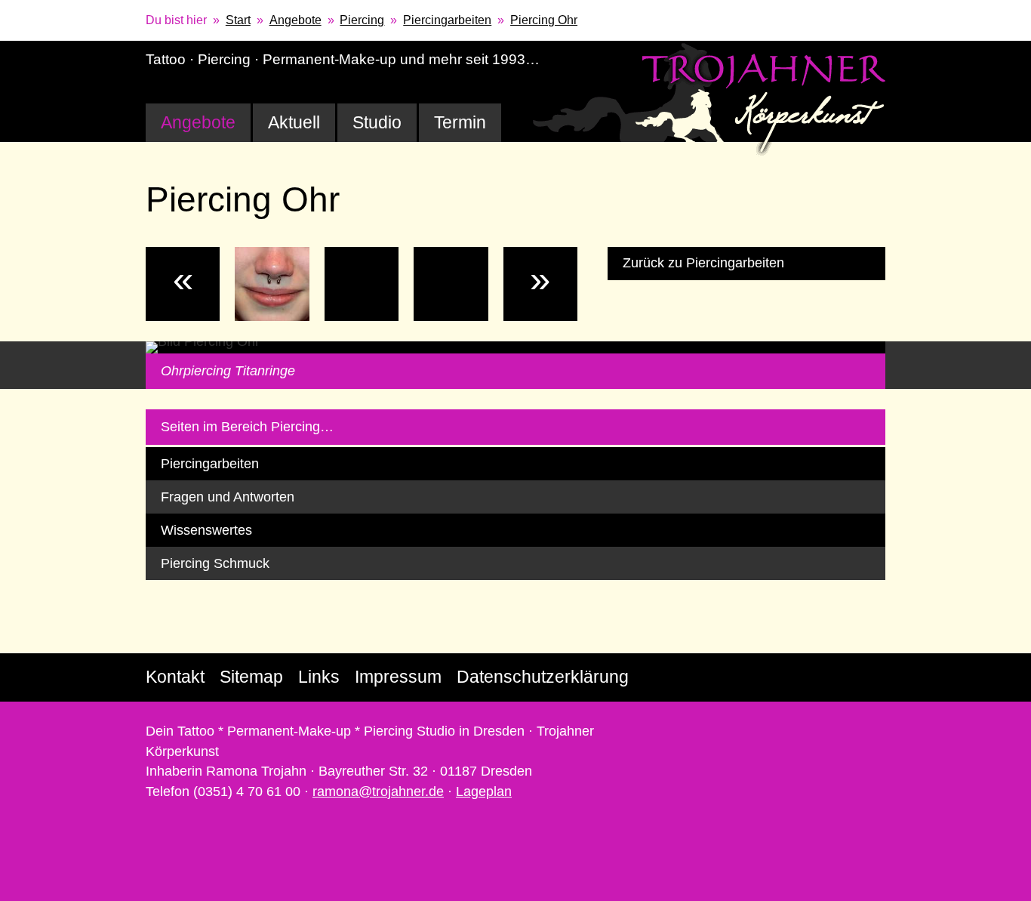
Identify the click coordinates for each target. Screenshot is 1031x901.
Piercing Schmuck (215, 563)
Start (238, 20)
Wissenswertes (206, 530)
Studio (377, 122)
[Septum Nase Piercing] (272, 284)
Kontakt (175, 677)
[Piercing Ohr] (362, 284)
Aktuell (294, 122)
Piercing (362, 20)
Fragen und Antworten (227, 496)
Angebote (295, 20)
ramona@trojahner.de (378, 791)
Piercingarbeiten (447, 20)
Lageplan (484, 791)
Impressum (398, 677)
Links (319, 677)
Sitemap (251, 677)
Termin (460, 122)
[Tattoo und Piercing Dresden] (709, 99)
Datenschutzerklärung (543, 677)
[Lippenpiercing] (451, 284)
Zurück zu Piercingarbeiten (703, 262)
